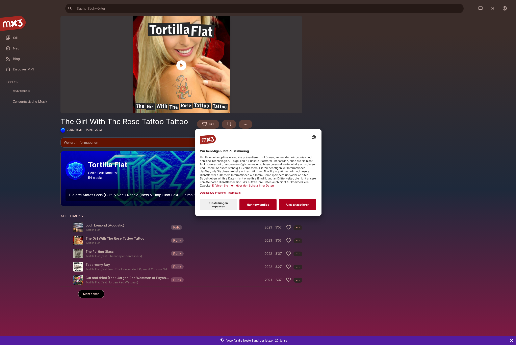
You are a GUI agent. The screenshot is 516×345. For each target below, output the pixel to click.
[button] (181, 227)
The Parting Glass (99, 252)
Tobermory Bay (97, 265)
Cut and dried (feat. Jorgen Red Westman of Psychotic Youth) (127, 278)
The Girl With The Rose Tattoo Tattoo (114, 238)
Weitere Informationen (181, 143)
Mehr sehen (91, 294)
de (492, 8)
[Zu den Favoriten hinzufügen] (288, 227)
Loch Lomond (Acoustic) (104, 225)
